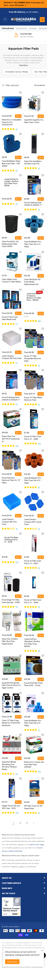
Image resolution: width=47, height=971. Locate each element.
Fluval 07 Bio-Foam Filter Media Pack (10, 318)
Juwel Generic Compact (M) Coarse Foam (32, 521)
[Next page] (33, 823)
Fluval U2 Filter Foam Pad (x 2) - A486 (32, 437)
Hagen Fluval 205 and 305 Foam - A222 (11, 807)
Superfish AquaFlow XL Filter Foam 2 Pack (33, 121)
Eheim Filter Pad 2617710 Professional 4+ (10, 438)
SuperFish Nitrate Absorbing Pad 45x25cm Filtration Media (9, 765)
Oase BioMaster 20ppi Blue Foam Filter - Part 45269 (11, 163)
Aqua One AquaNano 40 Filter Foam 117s (33, 162)
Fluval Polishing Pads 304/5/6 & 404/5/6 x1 (11, 398)
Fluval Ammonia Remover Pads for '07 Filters (11, 480)
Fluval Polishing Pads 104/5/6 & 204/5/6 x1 (32, 204)
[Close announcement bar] (43, 2)
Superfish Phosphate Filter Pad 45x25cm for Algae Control (11, 685)
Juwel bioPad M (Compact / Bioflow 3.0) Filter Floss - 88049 (34, 297)
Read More (23, 65)
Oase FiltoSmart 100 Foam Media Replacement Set (32, 281)
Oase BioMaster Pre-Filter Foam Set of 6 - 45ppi (32, 722)
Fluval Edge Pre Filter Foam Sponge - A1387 (11, 601)
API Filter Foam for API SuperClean (33, 807)
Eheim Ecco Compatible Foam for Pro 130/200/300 (11, 122)
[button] (5, 19)
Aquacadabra (13, 927)
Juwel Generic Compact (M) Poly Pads (11, 357)
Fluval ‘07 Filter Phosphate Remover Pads (32, 358)
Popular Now (8, 28)
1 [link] (13, 822)
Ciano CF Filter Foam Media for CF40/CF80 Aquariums (11, 722)
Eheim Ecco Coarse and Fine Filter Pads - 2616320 (34, 764)
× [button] (42, 950)
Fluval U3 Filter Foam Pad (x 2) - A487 (32, 562)
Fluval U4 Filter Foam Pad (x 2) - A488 (32, 601)
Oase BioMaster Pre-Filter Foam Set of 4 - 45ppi (32, 244)
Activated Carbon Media (16, 71)
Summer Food (21, 28)
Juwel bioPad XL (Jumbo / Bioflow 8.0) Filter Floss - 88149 (11, 182)
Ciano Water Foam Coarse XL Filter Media (11, 280)
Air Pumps (32, 28)
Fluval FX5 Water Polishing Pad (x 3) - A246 (11, 539)
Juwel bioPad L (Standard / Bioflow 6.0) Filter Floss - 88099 (32, 642)
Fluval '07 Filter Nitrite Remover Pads (33, 398)
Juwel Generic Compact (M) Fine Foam (9, 521)
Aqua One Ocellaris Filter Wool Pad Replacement (10, 641)
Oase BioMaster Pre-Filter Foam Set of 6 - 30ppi (32, 480)
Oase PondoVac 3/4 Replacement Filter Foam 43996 (10, 243)
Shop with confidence (26, 36)
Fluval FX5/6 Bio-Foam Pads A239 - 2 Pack (33, 684)
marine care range (36, 844)
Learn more (12, 961)
